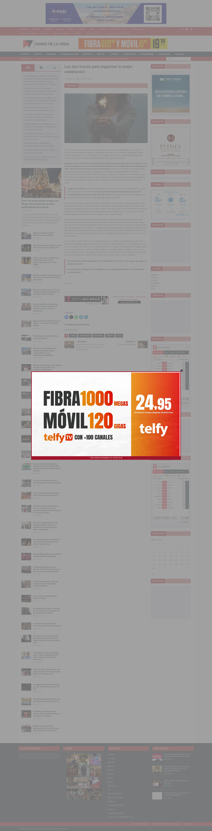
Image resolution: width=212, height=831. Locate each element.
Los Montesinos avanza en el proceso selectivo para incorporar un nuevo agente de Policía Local (41, 136)
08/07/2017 (72, 79)
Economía (51, 54)
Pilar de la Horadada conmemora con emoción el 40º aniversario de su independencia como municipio (47, 438)
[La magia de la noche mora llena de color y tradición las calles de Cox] (26, 687)
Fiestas (100, 54)
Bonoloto (154, 275)
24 (154, 564)
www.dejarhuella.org (129, 302)
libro (73, 336)
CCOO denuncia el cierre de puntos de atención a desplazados (177, 794)
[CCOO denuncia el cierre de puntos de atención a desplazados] (157, 795)
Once (153, 288)
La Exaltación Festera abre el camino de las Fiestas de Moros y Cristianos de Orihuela (46, 713)
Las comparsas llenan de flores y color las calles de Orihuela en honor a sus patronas (46, 542)
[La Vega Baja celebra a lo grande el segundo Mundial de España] (26, 556)
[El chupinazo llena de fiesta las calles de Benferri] (26, 338)
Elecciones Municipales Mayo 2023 (117, 33)
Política (25, 54)
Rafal (92, 29)
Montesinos (114, 29)
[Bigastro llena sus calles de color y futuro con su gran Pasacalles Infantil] (26, 323)
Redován (82, 29)
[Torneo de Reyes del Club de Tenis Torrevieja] (157, 783)
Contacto (187, 824)
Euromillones (156, 283)
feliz (119, 336)
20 (171, 560)
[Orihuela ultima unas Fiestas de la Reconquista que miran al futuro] (26, 701)
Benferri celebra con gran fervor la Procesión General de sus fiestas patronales (47, 277)
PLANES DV (179, 54)
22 (182, 560)
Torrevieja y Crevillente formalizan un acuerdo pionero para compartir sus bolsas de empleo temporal (39, 117)
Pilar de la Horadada (28, 33)
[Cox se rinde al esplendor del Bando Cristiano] (26, 598)
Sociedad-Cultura (69, 54)
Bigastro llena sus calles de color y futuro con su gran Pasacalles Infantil (46, 323)
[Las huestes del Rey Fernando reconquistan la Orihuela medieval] (26, 483)
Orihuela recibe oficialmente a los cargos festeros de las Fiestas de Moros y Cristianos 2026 (46, 671)
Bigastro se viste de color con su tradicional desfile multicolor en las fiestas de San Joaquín (46, 292)
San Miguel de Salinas (61, 33)
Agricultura (129, 54)
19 (165, 560)
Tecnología (164, 54)
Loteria (153, 286)
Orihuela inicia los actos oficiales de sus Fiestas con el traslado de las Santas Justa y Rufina (46, 610)
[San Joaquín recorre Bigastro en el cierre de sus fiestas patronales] (26, 248)
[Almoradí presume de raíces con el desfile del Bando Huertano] (26, 454)
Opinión (114, 54)
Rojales (71, 29)
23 (188, 560)
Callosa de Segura (138, 29)
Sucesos (37, 54)
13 (171, 556)
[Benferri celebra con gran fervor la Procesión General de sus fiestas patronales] (26, 278)
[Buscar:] (178, 58)
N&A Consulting (61, 829)
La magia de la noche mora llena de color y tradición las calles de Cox (46, 687)
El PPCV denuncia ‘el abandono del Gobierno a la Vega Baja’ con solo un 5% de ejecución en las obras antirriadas (40, 91)
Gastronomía (147, 54)
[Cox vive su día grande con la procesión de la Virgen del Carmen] (26, 626)
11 (159, 556)
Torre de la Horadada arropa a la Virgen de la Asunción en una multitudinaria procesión (39, 204)
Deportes (87, 54)
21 (176, 560)
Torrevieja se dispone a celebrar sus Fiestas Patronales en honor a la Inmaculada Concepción (176, 769)
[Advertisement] (170, 246)
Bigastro (60, 29)
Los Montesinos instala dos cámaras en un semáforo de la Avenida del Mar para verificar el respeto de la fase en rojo (40, 101)
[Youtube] (187, 29)
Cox (125, 29)
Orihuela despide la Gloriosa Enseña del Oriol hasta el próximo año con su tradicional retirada (46, 569)
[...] (28, 225)
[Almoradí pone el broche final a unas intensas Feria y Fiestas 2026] (26, 382)
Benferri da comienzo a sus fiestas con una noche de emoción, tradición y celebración (47, 367)
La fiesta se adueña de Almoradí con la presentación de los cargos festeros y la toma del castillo (47, 424)
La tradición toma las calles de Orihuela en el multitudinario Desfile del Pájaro (45, 584)
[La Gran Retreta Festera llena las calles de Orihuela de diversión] (26, 495)
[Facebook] (182, 29)
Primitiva (154, 277)
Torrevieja (36, 29)
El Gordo (154, 280)
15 (182, 556)
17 (154, 560)
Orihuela (24, 29)
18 (159, 560)
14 (176, 556)
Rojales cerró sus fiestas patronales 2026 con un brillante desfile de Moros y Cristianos (46, 728)
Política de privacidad (140, 824)
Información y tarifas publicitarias (166, 824)
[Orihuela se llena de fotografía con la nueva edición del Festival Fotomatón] (157, 757)
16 (188, 556)
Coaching (98, 336)
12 (165, 556)
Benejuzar (44, 33)
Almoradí (48, 29)
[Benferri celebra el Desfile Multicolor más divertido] (26, 235)
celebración (85, 336)
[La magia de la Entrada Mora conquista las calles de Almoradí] (26, 412)
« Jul (152, 574)
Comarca (77, 33)
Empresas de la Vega (93, 33)
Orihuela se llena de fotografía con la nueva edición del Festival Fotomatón (177, 755)
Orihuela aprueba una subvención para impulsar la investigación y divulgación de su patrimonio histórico (40, 127)
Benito (110, 336)
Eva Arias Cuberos (86, 79)
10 (154, 556)
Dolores (102, 29)
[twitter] (192, 29)
